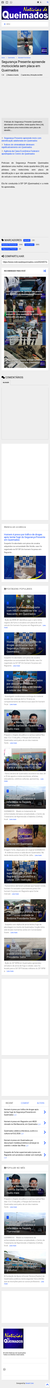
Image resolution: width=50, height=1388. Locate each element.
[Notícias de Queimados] (25, 18)
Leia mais (16, 666)
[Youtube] (7, 2)
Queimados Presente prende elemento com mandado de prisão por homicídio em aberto (24, 314)
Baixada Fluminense (24, 57)
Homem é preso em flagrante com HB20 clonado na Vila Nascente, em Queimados (23, 610)
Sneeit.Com (30, 1383)
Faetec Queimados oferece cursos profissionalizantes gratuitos (22, 1267)
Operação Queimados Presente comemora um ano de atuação (21, 338)
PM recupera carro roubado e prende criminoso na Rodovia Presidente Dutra (23, 954)
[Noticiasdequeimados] (15, 2)
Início (3, 57)
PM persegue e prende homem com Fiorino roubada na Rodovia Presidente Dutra (24, 915)
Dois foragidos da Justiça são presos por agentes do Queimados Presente (24, 292)
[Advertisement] (23, 97)
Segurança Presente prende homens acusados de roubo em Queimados (24, 361)
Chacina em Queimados (20, 843)
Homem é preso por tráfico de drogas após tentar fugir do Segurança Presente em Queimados (24, 537)
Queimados (11, 57)
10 (8, 946)
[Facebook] (3, 2)
